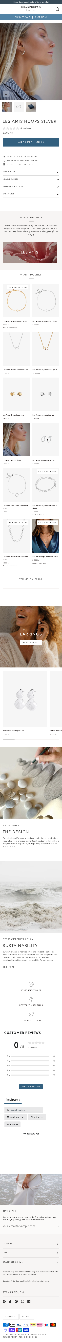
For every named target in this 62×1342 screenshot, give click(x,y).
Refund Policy (10, 1337)
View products (31, 642)
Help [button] (5, 1253)
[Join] (56, 1225)
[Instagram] (22, 1301)
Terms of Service (28, 1337)
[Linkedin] (28, 1301)
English (9, 1317)
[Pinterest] (16, 1301)
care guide (8, 194)
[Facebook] (4, 1301)
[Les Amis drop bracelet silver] (46, 300)
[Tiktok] (10, 1301)
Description (9, 172)
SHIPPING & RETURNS (13, 186)
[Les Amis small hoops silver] (46, 439)
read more (8, 967)
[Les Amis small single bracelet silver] (16, 485)
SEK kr (25, 1317)
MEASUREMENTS (10, 179)
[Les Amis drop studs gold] (16, 394)
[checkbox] (12, 1124)
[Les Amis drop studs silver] (46, 394)
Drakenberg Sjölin (14, 1334)
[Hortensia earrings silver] (25, 699)
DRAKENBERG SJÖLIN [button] (13, 1262)
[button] (31, 1056)
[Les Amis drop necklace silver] (16, 349)
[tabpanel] (31, 1138)
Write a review (31, 1086)
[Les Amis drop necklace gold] (46, 349)
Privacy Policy (38, 1334)
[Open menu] (8, 9)
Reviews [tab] (13, 1100)
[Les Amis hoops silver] (16, 439)
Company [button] (7, 1244)
